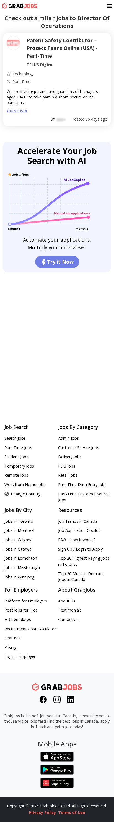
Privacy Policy (42, 812)
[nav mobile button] (109, 6)
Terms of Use (71, 812)
